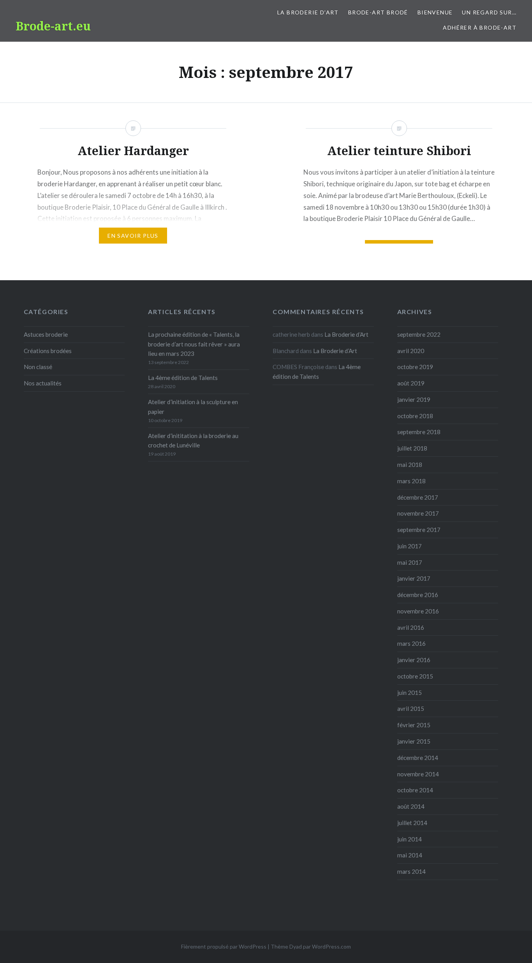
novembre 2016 (418, 611)
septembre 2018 (418, 431)
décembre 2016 (417, 594)
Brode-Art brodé (378, 12)
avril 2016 (410, 627)
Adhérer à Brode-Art (479, 27)
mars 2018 (411, 480)
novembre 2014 (418, 773)
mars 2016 (411, 643)
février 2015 (413, 724)
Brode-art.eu (53, 26)
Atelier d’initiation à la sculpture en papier (193, 406)
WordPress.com (331, 946)
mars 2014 (411, 871)
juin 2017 (409, 546)
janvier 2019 (413, 399)
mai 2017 (409, 562)
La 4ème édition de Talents (183, 377)
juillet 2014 (412, 822)
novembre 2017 (418, 513)
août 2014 (411, 806)
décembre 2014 (417, 757)
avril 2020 (410, 350)
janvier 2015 (413, 741)
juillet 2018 (412, 448)
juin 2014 (409, 839)
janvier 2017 (413, 578)
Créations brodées (48, 350)
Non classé (38, 366)
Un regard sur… (489, 12)
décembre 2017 (417, 497)
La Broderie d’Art (308, 12)
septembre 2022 (418, 334)
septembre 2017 (418, 529)
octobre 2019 (415, 366)
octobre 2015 (415, 676)
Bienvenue (435, 12)
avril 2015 (410, 708)
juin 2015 (409, 692)
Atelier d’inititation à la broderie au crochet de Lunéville (193, 440)
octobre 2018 (415, 415)
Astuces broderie (46, 334)
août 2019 (411, 383)
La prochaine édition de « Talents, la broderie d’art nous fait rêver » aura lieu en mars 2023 (194, 344)
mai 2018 (409, 464)
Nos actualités (43, 383)
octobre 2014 (415, 789)
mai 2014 (409, 855)
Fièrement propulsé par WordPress (223, 946)
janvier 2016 (413, 659)
